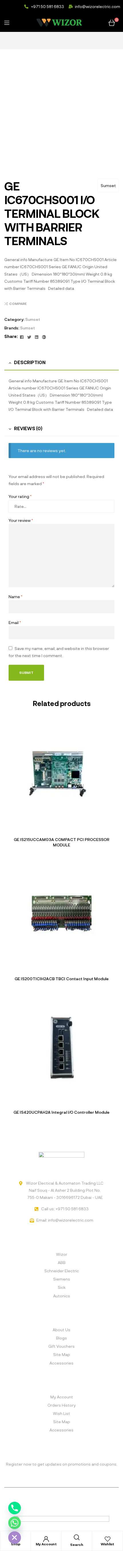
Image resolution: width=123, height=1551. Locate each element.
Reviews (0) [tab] (28, 428)
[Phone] (14, 1508)
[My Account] (46, 1539)
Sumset (108, 185)
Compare (18, 303)
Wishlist (107, 1544)
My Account (46, 1544)
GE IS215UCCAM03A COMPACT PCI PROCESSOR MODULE (61, 842)
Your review (21, 520)
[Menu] (12, 22)
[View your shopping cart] (111, 22)
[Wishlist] (107, 1539)
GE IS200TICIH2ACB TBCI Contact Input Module (62, 978)
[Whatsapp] (14, 1523)
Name (15, 596)
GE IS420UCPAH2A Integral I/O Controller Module (61, 1112)
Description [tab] (29, 362)
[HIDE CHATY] (14, 1537)
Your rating (20, 496)
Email (15, 622)
